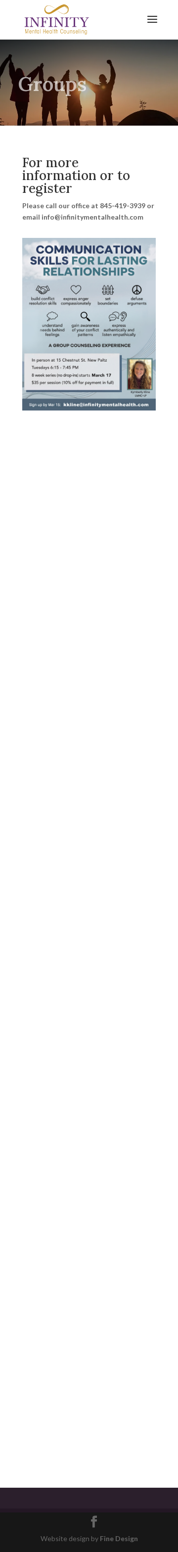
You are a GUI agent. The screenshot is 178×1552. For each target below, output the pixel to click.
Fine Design (119, 1538)
